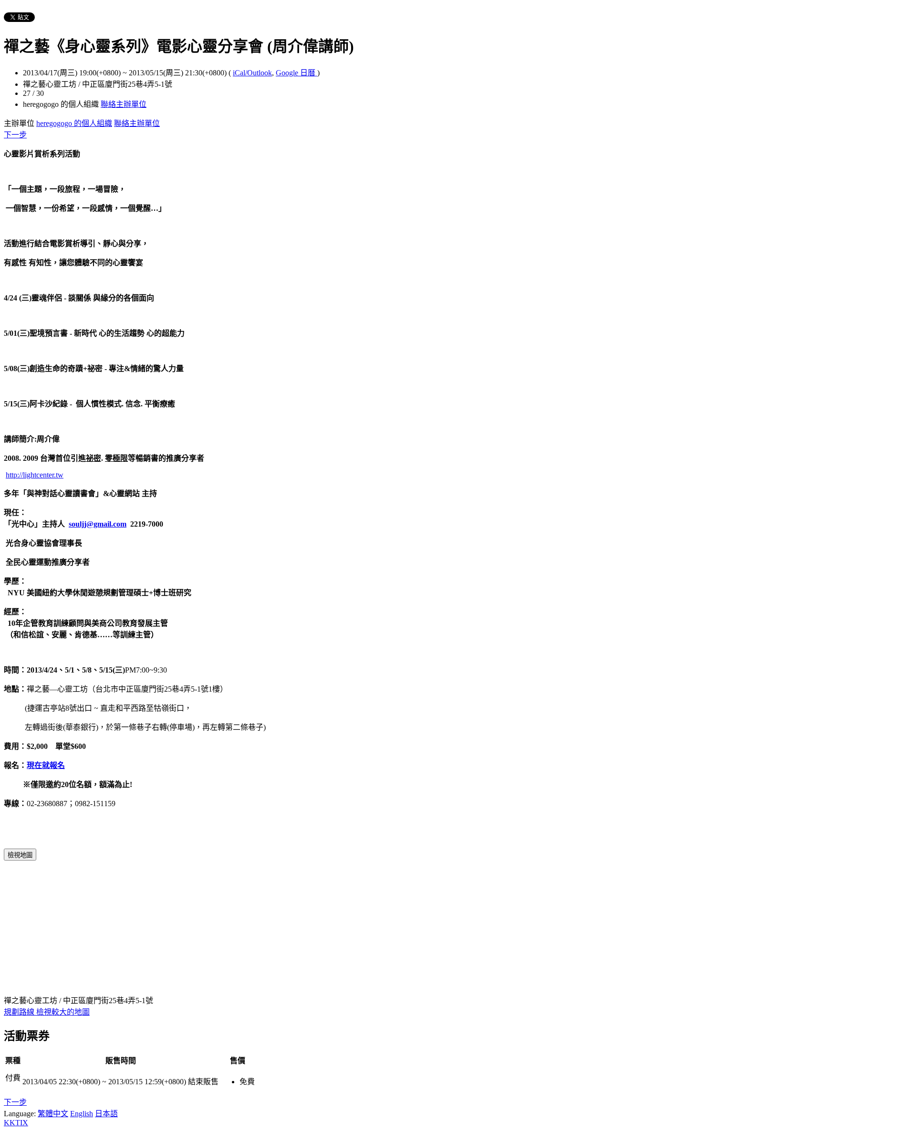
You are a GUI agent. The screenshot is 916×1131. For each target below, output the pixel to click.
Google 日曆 (296, 73)
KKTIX (16, 1123)
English (81, 1114)
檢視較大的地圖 (63, 1012)
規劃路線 (20, 1012)
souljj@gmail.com (97, 524)
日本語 (106, 1114)
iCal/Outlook (252, 73)
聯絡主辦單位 (123, 104)
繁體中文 (53, 1114)
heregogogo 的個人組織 (74, 123)
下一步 (15, 135)
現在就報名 (46, 765)
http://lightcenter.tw (34, 475)
